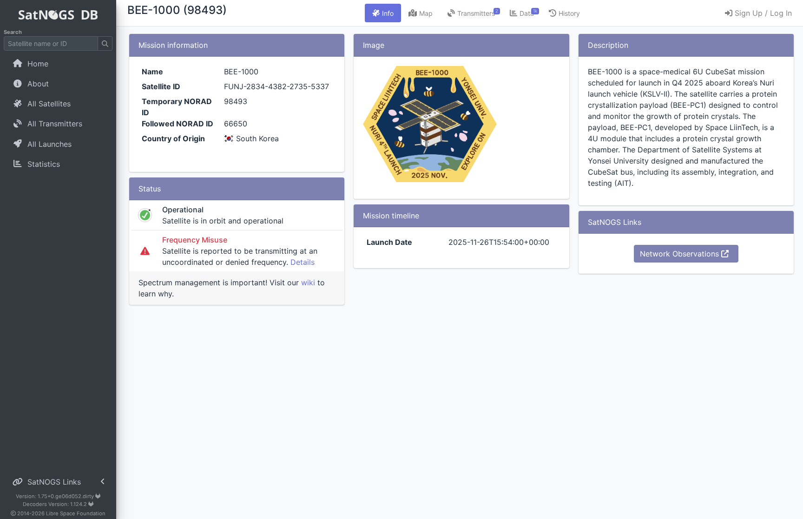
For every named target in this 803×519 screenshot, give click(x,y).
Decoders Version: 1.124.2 (55, 504)
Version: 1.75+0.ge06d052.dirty (55, 496)
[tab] (383, 13)
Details (302, 262)
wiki (308, 282)
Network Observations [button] (680, 253)
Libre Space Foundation (75, 513)
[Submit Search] (105, 43)
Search (13, 32)
